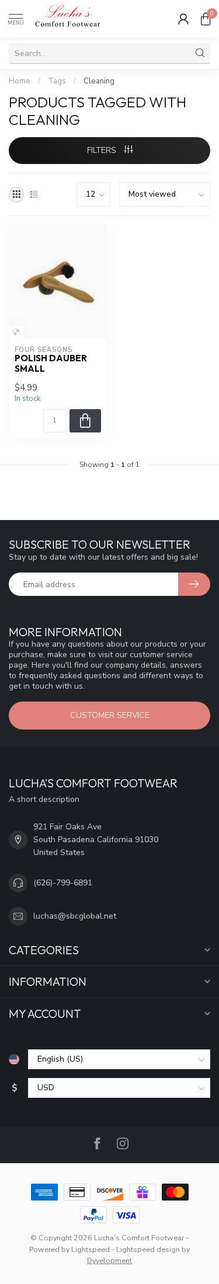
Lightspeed (90, 1249)
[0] (205, 18)
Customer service (110, 715)
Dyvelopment (109, 1260)
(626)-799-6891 (62, 882)
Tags (57, 81)
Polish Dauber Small (51, 363)
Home (19, 81)
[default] (16, 332)
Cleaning (99, 81)
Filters (103, 150)
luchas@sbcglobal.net (74, 916)
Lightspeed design (148, 1249)
